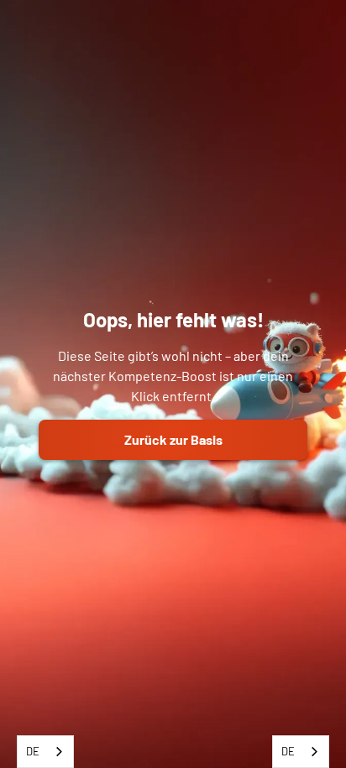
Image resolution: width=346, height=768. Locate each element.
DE (32, 751)
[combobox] (45, 751)
